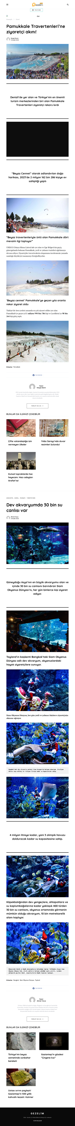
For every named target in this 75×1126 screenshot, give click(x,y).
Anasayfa (9, 19)
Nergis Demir (14, 38)
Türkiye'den (31, 498)
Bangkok (16, 980)
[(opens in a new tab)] (21, 428)
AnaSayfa (9, 498)
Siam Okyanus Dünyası (27, 980)
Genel (17, 19)
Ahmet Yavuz (14, 517)
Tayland (37, 980)
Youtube (38, 10)
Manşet (23, 498)
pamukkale (16, 367)
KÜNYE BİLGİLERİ (37, 1120)
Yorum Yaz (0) (36, 406)
